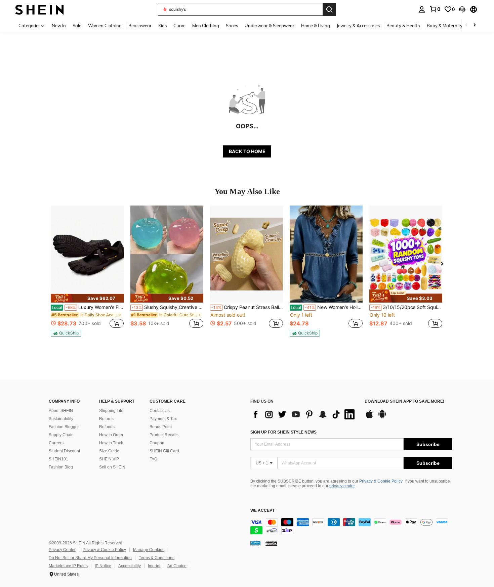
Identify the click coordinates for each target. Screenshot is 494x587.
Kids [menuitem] (162, 25)
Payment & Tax (163, 418)
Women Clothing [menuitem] (105, 25)
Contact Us (160, 410)
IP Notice (103, 565)
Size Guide (109, 451)
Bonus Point (161, 426)
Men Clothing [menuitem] (205, 25)
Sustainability (61, 418)
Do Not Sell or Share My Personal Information (90, 557)
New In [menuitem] (59, 25)
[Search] (329, 9)
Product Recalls (164, 435)
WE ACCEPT (262, 510)
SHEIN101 (58, 459)
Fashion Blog (61, 467)
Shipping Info (111, 410)
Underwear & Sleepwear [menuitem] (269, 25)
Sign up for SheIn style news (283, 432)
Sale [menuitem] (77, 25)
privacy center (342, 486)
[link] (435, 9)
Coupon (157, 443)
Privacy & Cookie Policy (381, 481)
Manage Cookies (148, 549)
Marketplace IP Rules (68, 565)
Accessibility (129, 565)
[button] (462, 9)
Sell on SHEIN (112, 467)
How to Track (111, 443)
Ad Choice (177, 565)
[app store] (369, 417)
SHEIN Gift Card (164, 451)
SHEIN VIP (109, 459)
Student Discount (64, 451)
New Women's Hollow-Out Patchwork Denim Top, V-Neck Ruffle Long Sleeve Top (327, 307)
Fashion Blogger (64, 426)
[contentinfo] (351, 526)
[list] (304, 414)
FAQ (153, 459)
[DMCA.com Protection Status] (271, 543)
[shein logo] (39, 9)
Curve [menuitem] (179, 25)
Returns (106, 418)
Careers (56, 443)
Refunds (107, 426)
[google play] (382, 417)
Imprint (154, 565)
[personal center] (422, 9)
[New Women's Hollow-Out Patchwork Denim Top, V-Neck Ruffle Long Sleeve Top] (326, 254)
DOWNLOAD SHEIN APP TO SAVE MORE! (404, 401)
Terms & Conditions (156, 557)
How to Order (111, 435)
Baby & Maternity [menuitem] (444, 25)
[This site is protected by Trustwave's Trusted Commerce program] (255, 543)
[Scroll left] (466, 25)
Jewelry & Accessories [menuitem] (358, 25)
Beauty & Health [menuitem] (403, 25)
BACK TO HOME (247, 151)
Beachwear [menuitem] (140, 25)
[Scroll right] (474, 25)
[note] (87, 298)
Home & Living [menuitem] (315, 25)
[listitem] (87, 271)
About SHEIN (61, 410)
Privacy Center (62, 549)
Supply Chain (61, 435)
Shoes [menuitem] (232, 25)
